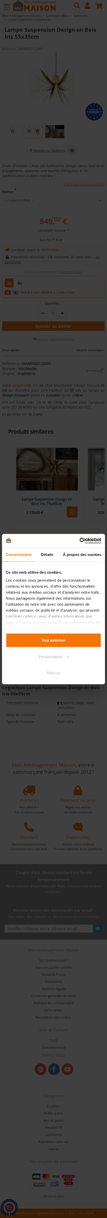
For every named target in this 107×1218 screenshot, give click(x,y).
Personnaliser (51, 656)
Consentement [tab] (18, 554)
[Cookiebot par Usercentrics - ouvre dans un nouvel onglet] (79, 540)
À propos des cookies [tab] (82, 554)
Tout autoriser (53, 640)
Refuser (53, 673)
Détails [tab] (47, 554)
